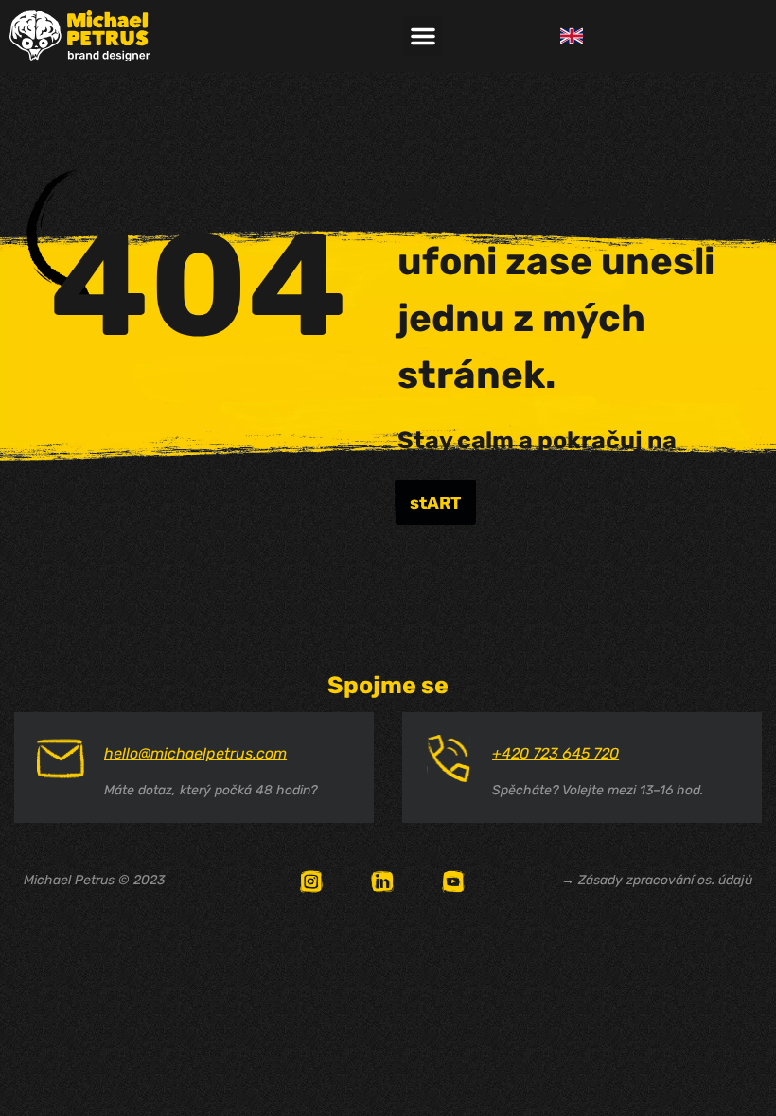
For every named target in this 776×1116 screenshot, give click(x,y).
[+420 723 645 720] (448, 758)
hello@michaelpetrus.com (195, 753)
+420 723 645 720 (555, 753)
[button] (423, 36)
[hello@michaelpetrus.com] (60, 758)
